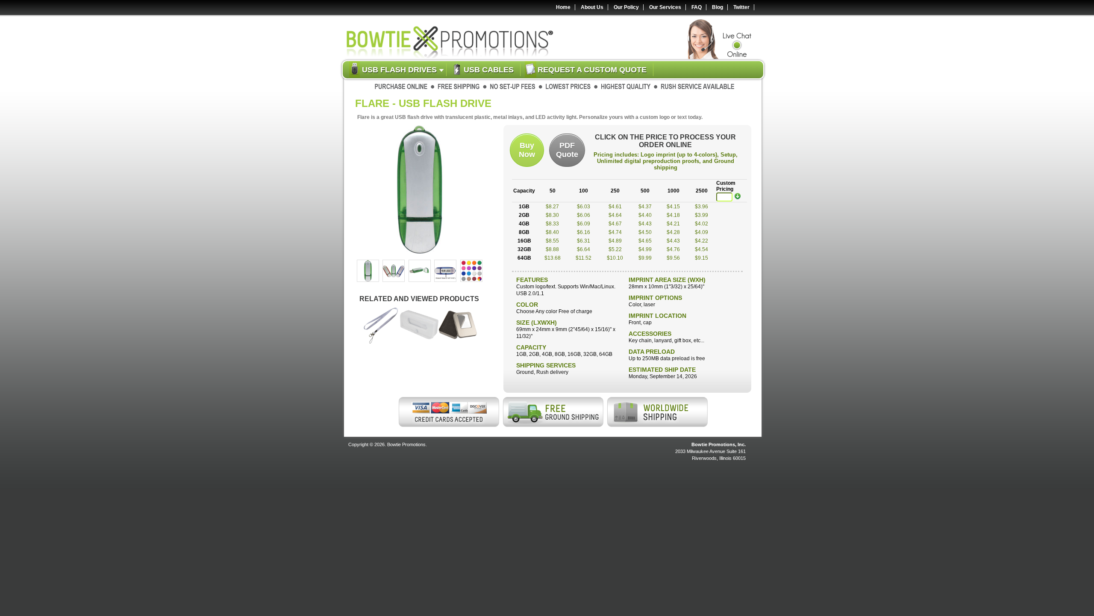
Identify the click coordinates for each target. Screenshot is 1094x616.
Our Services (665, 7)
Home (563, 7)
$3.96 (701, 207)
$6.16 (583, 232)
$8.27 (552, 207)
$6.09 (583, 224)
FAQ (696, 7)
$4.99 (645, 249)
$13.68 (552, 258)
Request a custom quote (592, 69)
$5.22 (615, 249)
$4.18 (673, 215)
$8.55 (552, 241)
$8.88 (552, 249)
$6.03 (583, 207)
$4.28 (673, 232)
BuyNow (527, 150)
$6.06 (583, 215)
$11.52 (583, 258)
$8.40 (552, 232)
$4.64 (615, 215)
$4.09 (701, 232)
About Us (592, 7)
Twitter (741, 7)
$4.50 (645, 232)
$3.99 (701, 215)
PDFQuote (567, 150)
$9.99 (645, 258)
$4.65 (645, 241)
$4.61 (615, 207)
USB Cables (489, 69)
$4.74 (615, 232)
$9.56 (673, 258)
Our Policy (626, 7)
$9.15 (701, 258)
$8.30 (552, 215)
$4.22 (701, 241)
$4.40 (645, 215)
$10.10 (615, 258)
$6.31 (583, 241)
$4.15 (673, 207)
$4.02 (701, 224)
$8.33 (552, 224)
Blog (717, 7)
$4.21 (673, 224)
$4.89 (615, 241)
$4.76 (673, 249)
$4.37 (645, 207)
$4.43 (645, 224)
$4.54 (701, 249)
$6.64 (583, 249)
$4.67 (615, 224)
